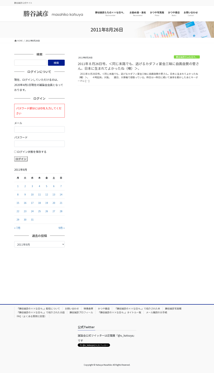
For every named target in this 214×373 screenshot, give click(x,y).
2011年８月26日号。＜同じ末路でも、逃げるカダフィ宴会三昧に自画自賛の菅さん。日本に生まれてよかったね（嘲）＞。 (138, 66)
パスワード (21, 137)
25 (39, 211)
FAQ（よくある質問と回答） (32, 316)
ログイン (21, 159)
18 (39, 202)
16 (25, 202)
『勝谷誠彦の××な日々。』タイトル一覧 (119, 312)
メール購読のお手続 (156, 312)
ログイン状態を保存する (31, 152)
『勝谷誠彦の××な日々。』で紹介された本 (137, 308)
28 (61, 211)
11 (39, 194)
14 (61, 194)
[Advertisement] (39, 272)
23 (25, 211)
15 (18, 202)
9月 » (62, 228)
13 (53, 194)
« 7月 (17, 228)
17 (32, 202)
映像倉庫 (88, 308)
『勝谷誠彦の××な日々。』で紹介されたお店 (41, 312)
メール (18, 123)
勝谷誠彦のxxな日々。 (187, 57)
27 (53, 211)
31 (32, 219)
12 (46, 194)
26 (46, 211)
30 (25, 219)
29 (18, 219)
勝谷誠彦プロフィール (81, 312)
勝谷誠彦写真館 (173, 308)
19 (46, 202)
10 (32, 194)
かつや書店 (104, 308)
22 (18, 211)
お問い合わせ (72, 308)
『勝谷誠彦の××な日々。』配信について (38, 308)
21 (61, 202)
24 (32, 211)
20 (53, 202)
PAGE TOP (206, 358)
